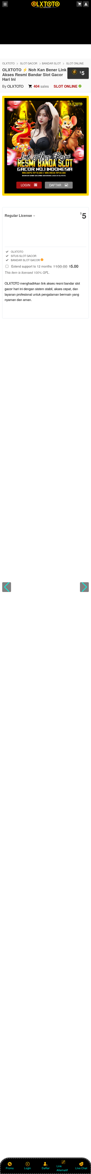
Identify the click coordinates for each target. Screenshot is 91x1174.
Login (27, 1168)
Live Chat (81, 1168)
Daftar (45, 1168)
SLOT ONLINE (75, 63)
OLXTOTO (8, 63)
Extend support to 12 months (44, 266)
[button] (6, 587)
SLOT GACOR (28, 63)
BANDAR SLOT (51, 63)
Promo (10, 1168)
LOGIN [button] (25, 185)
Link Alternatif (62, 1168)
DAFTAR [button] (55, 185)
